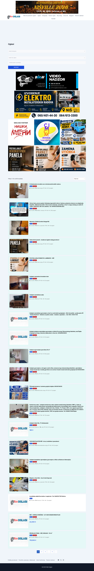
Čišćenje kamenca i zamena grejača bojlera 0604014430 (46, 386)
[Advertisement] (47, 30)
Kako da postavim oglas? (29, 15)
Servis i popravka (40, 225)
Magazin (71, 15)
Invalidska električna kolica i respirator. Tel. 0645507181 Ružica (48, 496)
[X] (61, 560)
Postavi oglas (52, 15)
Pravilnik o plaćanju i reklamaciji (27, 560)
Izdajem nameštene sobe (37, 295)
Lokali (42, 427)
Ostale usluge (40, 188)
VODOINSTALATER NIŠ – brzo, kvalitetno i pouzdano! (44, 441)
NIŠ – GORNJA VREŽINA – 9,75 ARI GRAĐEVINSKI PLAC (45, 515)
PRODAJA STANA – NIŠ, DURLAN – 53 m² (41, 533)
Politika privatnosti (12, 560)
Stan (38, 280)
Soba (38, 298)
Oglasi (39, 15)
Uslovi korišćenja (40, 560)
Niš (45, 188)
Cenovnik (65, 15)
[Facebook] (58, 560)
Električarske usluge (41, 390)
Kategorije (44, 15)
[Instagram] (63, 560)
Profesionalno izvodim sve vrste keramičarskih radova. (45, 184)
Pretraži (16, 67)
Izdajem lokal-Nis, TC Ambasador (39, 423)
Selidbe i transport (41, 210)
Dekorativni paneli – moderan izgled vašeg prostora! (44, 239)
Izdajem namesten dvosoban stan (39, 276)
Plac (38, 519)
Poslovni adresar (79, 15)
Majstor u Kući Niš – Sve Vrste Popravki (41, 478)
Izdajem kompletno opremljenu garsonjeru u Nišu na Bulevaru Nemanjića (50, 459)
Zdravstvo (39, 500)
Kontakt (53, 18)
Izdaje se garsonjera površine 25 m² (40, 349)
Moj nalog (59, 15)
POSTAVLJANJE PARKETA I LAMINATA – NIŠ (42, 258)
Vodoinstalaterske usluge (42, 445)
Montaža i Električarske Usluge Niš (39, 221)
